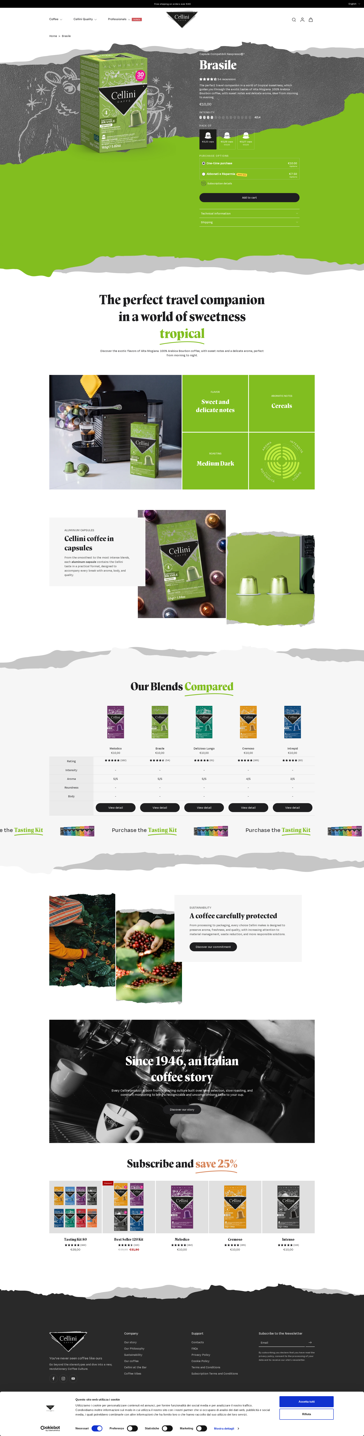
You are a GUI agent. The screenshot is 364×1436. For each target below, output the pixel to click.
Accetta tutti (307, 1401)
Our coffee (131, 1361)
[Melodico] (182, 1207)
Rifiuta (306, 1414)
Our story (130, 1342)
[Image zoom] (112, 104)
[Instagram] (63, 1378)
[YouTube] (73, 1378)
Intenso (288, 1239)
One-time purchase (219, 163)
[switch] (132, 1428)
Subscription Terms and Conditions (214, 1374)
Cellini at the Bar (135, 1367)
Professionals (117, 19)
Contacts (197, 1342)
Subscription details (219, 183)
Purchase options (214, 155)
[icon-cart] (310, 19)
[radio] (203, 163)
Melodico (182, 1239)
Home (53, 36)
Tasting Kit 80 (75, 1239)
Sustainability (133, 1355)
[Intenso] (288, 1207)
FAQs (194, 1348)
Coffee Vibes (132, 1374)
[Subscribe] (310, 1343)
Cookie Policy (200, 1361)
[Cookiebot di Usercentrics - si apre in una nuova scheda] (50, 1428)
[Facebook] (53, 1378)
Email (264, 1343)
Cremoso (235, 1239)
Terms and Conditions (205, 1367)
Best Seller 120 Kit (128, 1239)
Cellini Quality (83, 19)
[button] (249, 197)
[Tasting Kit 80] (75, 1207)
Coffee (53, 19)
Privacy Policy (200, 1355)
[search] (294, 19)
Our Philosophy (134, 1348)
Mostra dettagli (224, 1428)
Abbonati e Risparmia (226, 174)
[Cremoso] (235, 1207)
